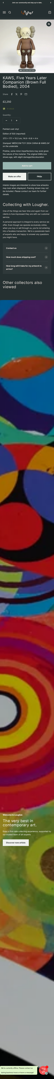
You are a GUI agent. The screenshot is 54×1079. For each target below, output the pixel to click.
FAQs (39, 176)
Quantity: (7, 115)
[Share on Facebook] (11, 94)
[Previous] (3, 2)
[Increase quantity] (16, 120)
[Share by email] (26, 94)
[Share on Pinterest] (21, 94)
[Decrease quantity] (6, 120)
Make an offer (14, 176)
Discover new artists (15, 842)
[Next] (50, 2)
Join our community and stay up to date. (27, 3)
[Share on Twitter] (16, 94)
